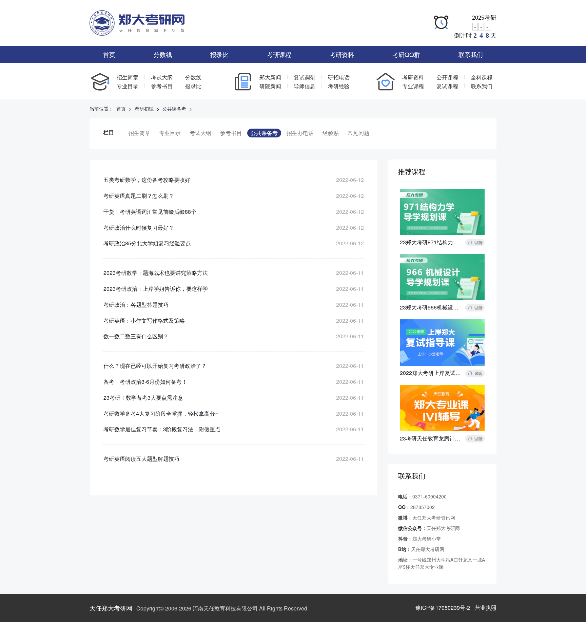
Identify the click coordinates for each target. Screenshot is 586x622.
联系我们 (470, 54)
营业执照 (485, 607)
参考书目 (162, 86)
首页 (109, 54)
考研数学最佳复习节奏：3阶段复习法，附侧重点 (161, 429)
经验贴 (331, 133)
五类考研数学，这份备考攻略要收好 (146, 180)
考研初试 (144, 108)
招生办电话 (300, 133)
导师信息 (304, 86)
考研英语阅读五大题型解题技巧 (141, 459)
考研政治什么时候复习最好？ (138, 227)
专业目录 (127, 86)
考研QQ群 (406, 54)
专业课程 (413, 86)
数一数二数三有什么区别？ (136, 336)
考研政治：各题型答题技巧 (136, 304)
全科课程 (481, 77)
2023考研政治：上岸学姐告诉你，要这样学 (155, 289)
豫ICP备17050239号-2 (442, 607)
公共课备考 (174, 108)
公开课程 (447, 77)
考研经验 (339, 86)
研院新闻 (270, 86)
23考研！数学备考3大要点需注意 (143, 397)
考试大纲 (162, 77)
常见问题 (358, 133)
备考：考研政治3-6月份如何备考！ (145, 381)
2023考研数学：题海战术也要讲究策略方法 (155, 273)
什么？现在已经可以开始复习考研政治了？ (155, 366)
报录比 (219, 54)
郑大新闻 (270, 77)
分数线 (163, 54)
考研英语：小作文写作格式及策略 (144, 320)
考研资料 (342, 54)
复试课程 (447, 86)
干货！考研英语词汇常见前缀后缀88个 (149, 211)
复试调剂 (304, 77)
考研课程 (279, 54)
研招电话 (339, 77)
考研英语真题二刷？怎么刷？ (138, 196)
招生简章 (127, 77)
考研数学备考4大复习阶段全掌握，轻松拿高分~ (160, 413)
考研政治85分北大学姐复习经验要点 (147, 243)
